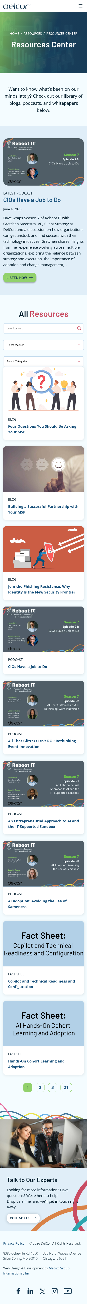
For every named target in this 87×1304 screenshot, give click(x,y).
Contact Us (20, 1218)
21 (66, 1087)
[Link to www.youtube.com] (68, 1291)
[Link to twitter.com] (42, 1291)
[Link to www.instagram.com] (55, 1291)
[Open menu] (80, 6)
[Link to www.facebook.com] (18, 1291)
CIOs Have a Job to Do (32, 199)
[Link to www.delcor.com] (17, 6)
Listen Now (16, 277)
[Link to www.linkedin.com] (30, 1291)
